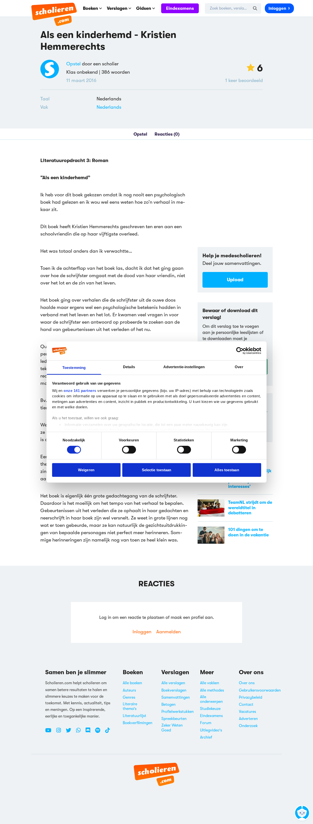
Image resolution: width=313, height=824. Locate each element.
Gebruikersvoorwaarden (260, 690)
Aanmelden (168, 632)
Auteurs (129, 690)
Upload (235, 280)
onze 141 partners (80, 390)
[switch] (129, 450)
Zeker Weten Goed (172, 727)
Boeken (90, 8)
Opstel (73, 64)
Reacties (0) (167, 134)
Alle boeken (132, 683)
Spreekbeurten (174, 719)
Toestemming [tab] (74, 367)
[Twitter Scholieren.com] (70, 732)
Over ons (247, 683)
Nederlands (109, 107)
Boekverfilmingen (137, 723)
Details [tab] (129, 367)
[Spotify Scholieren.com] (99, 732)
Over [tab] (239, 367)
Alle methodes (212, 690)
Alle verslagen (173, 683)
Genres (129, 697)
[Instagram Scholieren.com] (60, 732)
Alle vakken (209, 683)
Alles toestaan (226, 470)
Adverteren (248, 719)
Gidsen (143, 8)
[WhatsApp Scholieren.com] (80, 732)
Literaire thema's (130, 706)
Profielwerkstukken (177, 711)
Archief (206, 737)
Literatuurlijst (134, 716)
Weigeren (86, 470)
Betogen (168, 704)
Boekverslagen (173, 690)
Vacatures (247, 711)
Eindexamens (180, 8)
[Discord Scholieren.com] (90, 732)
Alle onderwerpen (211, 699)
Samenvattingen (175, 697)
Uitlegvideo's (211, 730)
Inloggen (277, 8)
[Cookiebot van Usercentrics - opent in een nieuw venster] (239, 350)
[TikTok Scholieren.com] (107, 732)
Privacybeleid (250, 697)
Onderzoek (248, 726)
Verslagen (117, 8)
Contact (246, 704)
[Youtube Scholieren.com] (50, 732)
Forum (205, 723)
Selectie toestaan (156, 470)
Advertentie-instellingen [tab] (184, 367)
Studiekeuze (210, 708)
